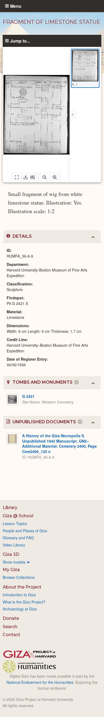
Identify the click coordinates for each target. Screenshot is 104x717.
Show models (14, 562)
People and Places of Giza (25, 530)
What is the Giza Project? (24, 602)
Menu (15, 5)
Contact (11, 634)
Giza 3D (11, 554)
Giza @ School (18, 515)
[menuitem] (52, 562)
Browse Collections (19, 577)
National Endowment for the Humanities (39, 682)
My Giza (11, 569)
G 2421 (28, 396)
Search (10, 626)
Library (10, 507)
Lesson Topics (15, 523)
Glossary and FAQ (18, 537)
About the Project (22, 587)
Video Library (14, 545)
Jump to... (20, 40)
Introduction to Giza (19, 594)
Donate (11, 618)
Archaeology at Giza (20, 609)
